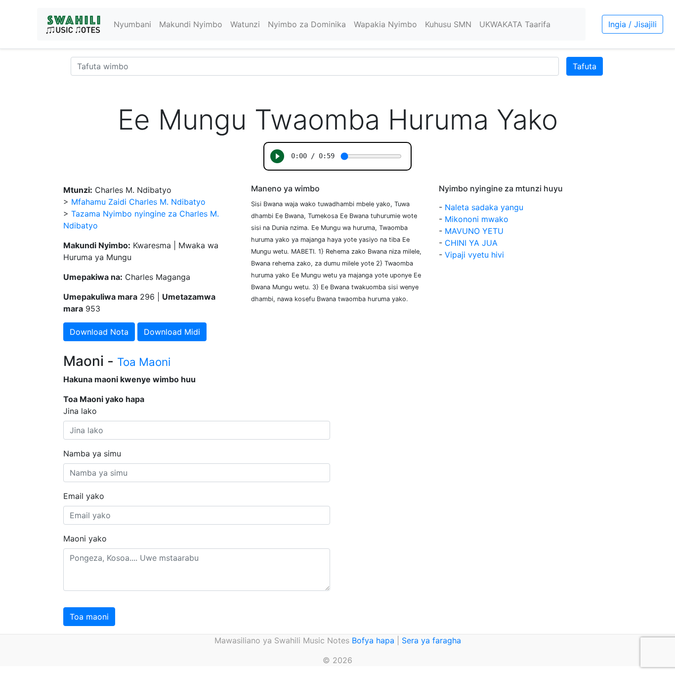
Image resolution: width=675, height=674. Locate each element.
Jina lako (80, 411)
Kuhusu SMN (448, 24)
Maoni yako (85, 538)
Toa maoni (89, 617)
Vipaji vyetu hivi (474, 255)
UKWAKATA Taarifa (514, 24)
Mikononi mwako (476, 219)
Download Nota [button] (99, 332)
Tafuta (584, 66)
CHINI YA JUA (471, 243)
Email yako (83, 496)
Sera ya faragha (431, 640)
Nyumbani (132, 24)
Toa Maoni (143, 361)
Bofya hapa (373, 640)
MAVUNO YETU (474, 231)
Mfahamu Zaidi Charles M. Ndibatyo (138, 202)
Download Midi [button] (172, 332)
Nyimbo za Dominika (307, 24)
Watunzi (245, 24)
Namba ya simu (92, 453)
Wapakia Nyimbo (385, 24)
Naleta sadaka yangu (484, 207)
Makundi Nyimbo (190, 24)
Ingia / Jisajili (632, 24)
